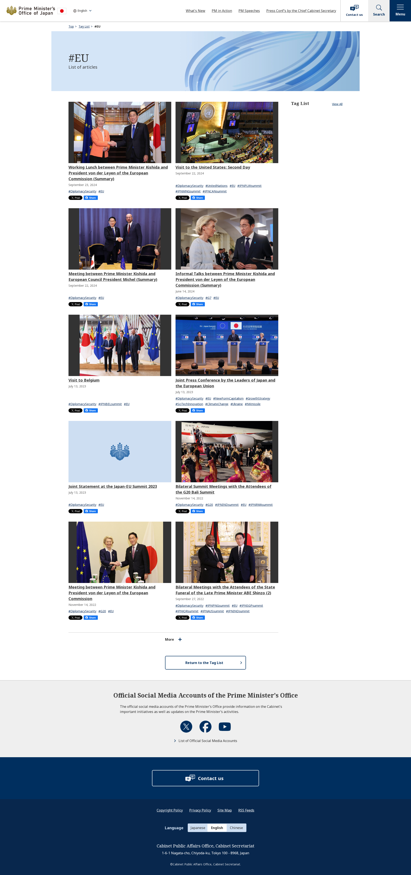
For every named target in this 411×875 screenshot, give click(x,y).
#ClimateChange (216, 404)
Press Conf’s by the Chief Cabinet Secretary (301, 10)
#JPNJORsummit (187, 611)
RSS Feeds (246, 810)
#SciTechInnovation (189, 404)
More (169, 639)
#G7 (208, 298)
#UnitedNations (217, 186)
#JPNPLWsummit (249, 186)
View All (337, 104)
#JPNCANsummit (215, 191)
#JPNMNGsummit (188, 191)
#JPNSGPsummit (251, 605)
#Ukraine (237, 404)
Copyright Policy (170, 810)
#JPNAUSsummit (212, 611)
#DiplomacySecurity (82, 191)
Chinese (236, 827)
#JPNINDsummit (227, 505)
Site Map (224, 810)
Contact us (354, 15)
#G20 (209, 505)
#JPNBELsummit (110, 404)
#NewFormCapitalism (228, 398)
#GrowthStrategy (258, 398)
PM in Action (222, 10)
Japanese (198, 827)
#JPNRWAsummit (261, 505)
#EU (101, 191)
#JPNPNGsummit (218, 605)
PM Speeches (249, 10)
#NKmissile (253, 404)
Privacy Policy (200, 810)
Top (71, 26)
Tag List (84, 26)
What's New (195, 10)
